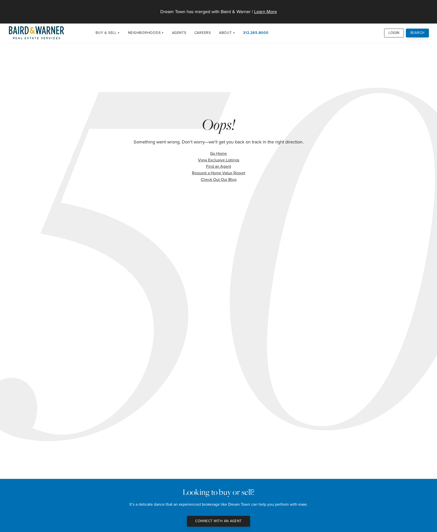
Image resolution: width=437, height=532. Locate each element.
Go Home (218, 153)
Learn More (265, 11)
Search (417, 32)
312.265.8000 (255, 32)
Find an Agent (218, 166)
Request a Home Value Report (218, 173)
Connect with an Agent (218, 521)
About (225, 32)
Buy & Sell (106, 32)
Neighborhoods (144, 32)
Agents (179, 32)
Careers (202, 32)
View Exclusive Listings (218, 160)
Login (394, 32)
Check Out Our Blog (218, 179)
